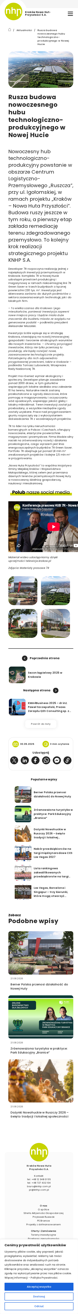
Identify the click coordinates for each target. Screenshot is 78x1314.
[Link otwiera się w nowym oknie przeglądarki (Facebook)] (35, 760)
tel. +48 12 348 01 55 (39, 1179)
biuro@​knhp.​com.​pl (39, 1186)
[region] (39, 1276)
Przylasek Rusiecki (44, 1216)
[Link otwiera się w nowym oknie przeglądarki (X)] (14, 760)
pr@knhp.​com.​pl (39, 1189)
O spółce (43, 1209)
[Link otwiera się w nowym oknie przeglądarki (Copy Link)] (67, 760)
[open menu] (70, 14)
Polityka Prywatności (44, 1277)
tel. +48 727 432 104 (39, 1182)
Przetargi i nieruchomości (43, 1238)
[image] (39, 1152)
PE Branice (43, 1220)
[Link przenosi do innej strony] (9, 29)
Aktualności (24, 30)
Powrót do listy (41, 723)
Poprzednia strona (44, 658)
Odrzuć (39, 1306)
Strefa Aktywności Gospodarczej (43, 1213)
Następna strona (37, 690)
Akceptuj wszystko (39, 1287)
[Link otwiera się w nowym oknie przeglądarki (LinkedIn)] (25, 760)
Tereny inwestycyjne (43, 1234)
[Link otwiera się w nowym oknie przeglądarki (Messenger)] (57, 760)
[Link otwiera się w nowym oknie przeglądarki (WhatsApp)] (46, 760)
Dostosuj (39, 1296)
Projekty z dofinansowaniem (43, 1224)
